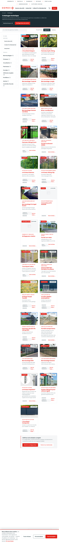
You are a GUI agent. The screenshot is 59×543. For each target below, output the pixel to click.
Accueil (4, 13)
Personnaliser (39, 536)
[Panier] (49, 8)
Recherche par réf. (8, 23)
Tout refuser (27, 536)
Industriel (28, 8)
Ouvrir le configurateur (30, 445)
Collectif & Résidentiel (39, 8)
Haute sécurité (19, 8)
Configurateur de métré (22, 23)
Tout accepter (51, 536)
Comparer (33, 36)
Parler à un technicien (46, 445)
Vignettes (46, 30)
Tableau (53, 30)
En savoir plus (10, 541)
